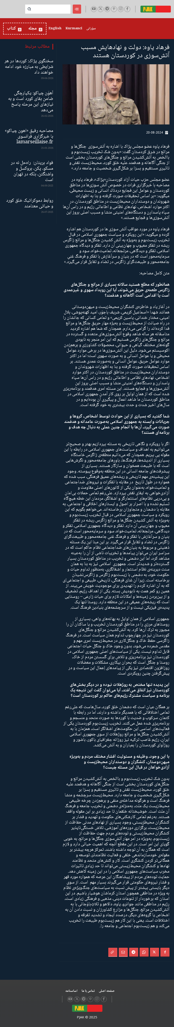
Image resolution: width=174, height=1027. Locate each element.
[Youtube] (94, 9)
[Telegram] (107, 9)
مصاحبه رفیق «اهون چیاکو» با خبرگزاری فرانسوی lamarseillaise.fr (29, 136)
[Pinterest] (114, 9)
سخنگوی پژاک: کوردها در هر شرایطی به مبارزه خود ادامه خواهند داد (29, 67)
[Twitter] (101, 9)
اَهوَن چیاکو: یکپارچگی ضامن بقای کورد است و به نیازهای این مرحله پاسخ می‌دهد (30, 101)
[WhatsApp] (144, 952)
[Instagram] (121, 9)
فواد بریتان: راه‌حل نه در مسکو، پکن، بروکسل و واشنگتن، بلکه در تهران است (32, 171)
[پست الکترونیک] (123, 952)
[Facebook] (127, 9)
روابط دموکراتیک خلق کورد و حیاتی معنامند (29, 203)
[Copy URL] (112, 952)
